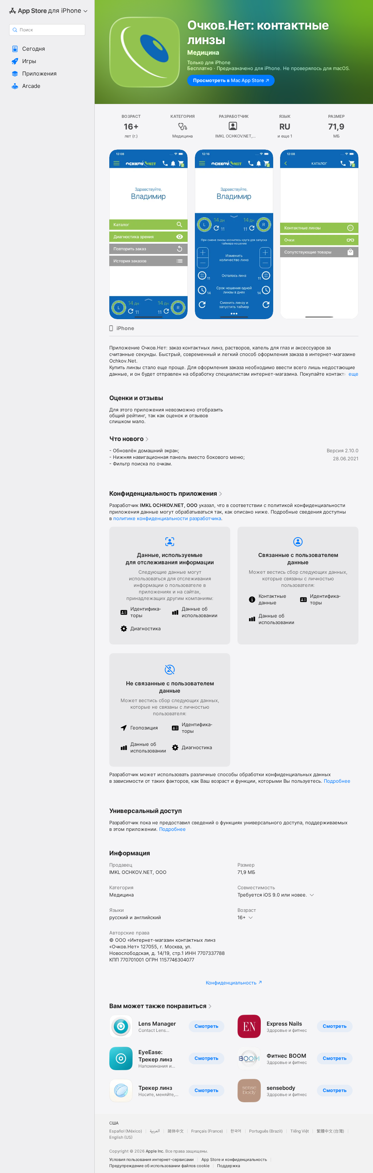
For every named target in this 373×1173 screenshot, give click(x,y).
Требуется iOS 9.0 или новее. (272, 895)
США (113, 1123)
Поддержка (228, 1166)
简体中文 (176, 1131)
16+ (241, 917)
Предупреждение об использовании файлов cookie (159, 1166)
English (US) (121, 1137)
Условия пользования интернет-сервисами (151, 1160)
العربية (155, 1131)
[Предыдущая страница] (102, 234)
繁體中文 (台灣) (330, 1131)
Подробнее (337, 781)
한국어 (236, 1131)
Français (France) (207, 1131)
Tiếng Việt (299, 1131)
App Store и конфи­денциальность (234, 1160)
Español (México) (125, 1131)
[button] (47, 48)
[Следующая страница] (366, 234)
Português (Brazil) (266, 1131)
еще (353, 374)
